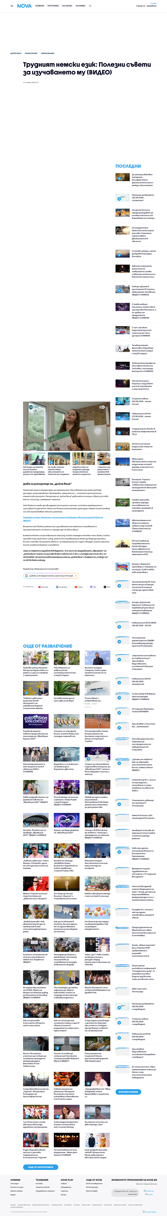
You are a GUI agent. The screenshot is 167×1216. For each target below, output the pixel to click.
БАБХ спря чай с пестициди (139, 990)
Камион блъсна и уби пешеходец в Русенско (143, 816)
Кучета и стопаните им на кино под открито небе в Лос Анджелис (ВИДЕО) (35, 958)
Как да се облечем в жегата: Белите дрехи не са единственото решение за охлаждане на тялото (65, 926)
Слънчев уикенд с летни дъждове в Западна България (144, 253)
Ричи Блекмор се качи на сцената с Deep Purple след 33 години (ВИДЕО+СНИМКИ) (66, 801)
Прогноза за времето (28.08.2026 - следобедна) (143, 1006)
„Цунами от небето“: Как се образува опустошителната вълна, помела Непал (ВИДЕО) (142, 764)
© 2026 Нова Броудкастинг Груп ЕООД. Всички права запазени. (29, 1211)
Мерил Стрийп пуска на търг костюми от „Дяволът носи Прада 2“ (35, 896)
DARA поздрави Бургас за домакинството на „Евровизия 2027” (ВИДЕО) (35, 799)
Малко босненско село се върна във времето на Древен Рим (97, 990)
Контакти (77, 1205)
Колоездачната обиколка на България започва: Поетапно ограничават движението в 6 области (143, 234)
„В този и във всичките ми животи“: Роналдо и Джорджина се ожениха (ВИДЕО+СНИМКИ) (97, 834)
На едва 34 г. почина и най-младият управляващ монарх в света (143, 913)
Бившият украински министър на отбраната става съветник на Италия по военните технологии (144, 271)
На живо (80, 6)
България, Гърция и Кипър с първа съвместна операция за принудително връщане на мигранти (144, 484)
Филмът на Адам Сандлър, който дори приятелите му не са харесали (96, 671)
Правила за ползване (120, 1205)
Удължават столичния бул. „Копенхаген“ (143, 725)
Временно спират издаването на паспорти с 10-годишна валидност (144, 872)
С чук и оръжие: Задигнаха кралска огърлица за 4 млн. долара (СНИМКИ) (142, 331)
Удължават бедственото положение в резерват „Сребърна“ (143, 1053)
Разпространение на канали (41, 1205)
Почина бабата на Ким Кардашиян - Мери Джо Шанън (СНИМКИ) (65, 1152)
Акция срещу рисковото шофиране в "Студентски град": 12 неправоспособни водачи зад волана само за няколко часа (144, 972)
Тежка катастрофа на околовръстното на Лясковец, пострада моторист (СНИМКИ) (143, 367)
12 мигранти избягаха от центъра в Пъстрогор (143, 803)
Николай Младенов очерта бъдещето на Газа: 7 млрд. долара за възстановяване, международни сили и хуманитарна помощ (144, 893)
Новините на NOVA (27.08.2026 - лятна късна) (141, 416)
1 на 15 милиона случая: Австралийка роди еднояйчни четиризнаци (35, 1124)
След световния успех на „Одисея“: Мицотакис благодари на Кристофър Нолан (36, 1093)
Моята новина (17, 1191)
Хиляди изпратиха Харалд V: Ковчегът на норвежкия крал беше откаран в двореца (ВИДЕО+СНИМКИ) (143, 607)
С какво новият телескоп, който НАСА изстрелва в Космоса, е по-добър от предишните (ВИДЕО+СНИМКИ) (144, 311)
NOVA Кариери (92, 1187)
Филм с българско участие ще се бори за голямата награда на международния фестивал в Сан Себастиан (34, 1059)
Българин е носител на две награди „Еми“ (96, 1123)
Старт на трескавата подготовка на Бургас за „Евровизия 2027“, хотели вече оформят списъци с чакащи (97, 769)
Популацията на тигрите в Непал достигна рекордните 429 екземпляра (96, 1057)
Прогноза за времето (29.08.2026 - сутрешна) (143, 197)
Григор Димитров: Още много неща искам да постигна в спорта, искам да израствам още (143, 587)
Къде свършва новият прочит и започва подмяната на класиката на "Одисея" (35, 1153)
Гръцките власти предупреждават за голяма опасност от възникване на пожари (143, 214)
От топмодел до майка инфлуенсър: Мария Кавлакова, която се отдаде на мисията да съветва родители (66, 992)
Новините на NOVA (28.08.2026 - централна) (141, 681)
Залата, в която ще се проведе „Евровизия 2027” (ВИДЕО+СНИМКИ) (34, 832)
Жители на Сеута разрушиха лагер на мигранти (142, 446)
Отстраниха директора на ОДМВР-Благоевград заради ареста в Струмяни (143, 642)
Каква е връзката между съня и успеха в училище (97, 894)
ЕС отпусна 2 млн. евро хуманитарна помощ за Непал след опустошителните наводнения (144, 1072)
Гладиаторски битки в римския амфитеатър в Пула (144, 431)
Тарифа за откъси (56, 1205)
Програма (53, 6)
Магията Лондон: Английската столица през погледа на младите (96, 864)
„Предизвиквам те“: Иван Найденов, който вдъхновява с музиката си (97, 1093)
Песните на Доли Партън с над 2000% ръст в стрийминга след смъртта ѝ (142, 385)
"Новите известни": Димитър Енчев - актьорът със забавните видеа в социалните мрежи (33, 703)
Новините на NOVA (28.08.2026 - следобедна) (141, 1036)
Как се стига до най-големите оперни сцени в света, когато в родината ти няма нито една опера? (66, 1025)
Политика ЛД (108, 1205)
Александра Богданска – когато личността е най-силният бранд (66, 1124)
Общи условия (86, 1205)
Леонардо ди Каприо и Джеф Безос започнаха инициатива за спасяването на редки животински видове (65, 959)
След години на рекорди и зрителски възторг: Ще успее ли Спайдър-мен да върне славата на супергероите (97, 1025)
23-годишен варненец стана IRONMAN (143, 710)
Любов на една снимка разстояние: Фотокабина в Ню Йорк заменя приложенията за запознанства (96, 802)
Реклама (13, 1205)
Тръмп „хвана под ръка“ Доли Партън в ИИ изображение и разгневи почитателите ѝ (144, 950)
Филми (63, 1195)
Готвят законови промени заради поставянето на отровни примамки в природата (142, 505)
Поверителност (97, 1205)
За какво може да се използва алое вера (64, 699)
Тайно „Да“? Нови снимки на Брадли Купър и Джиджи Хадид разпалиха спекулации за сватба (97, 959)
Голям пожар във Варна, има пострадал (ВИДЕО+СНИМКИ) (144, 696)
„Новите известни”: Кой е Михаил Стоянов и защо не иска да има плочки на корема (36, 864)
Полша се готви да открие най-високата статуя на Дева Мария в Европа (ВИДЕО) (66, 1057)
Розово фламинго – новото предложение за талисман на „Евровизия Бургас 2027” (35, 735)
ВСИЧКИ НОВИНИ (128, 1092)
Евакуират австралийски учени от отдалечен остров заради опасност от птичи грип (144, 464)
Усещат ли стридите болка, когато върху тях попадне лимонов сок (66, 733)
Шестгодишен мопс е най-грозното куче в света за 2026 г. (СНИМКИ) (34, 768)
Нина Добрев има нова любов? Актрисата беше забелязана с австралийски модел (96, 1153)
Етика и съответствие (135, 1205)
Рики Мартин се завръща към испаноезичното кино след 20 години (65, 671)
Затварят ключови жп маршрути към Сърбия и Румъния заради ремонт (143, 834)
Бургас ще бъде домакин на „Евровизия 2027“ (66, 831)
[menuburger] (11, 6)
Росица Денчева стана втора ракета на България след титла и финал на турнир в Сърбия (96, 736)
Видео (13, 1195)
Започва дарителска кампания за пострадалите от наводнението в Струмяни (143, 744)
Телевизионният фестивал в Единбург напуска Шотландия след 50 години (142, 349)
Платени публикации (16, 1207)
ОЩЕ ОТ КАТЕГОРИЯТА (40, 1167)
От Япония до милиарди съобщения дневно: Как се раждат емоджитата (97, 925)
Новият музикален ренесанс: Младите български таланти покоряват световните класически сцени (66, 1094)
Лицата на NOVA (43, 1187)
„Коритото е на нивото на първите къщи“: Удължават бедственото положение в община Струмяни (144, 662)
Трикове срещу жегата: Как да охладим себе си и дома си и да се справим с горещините (35, 671)
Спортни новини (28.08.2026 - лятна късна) (141, 401)
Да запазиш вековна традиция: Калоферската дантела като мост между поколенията (142, 179)
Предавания (66, 1187)
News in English (91, 1191)
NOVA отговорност (94, 1183)
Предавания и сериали (45, 1191)
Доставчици (68, 1205)
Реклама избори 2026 (24, 1205)
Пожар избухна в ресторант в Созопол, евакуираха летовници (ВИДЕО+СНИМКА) (143, 290)
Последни (15, 1183)
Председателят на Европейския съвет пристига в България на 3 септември (144, 931)
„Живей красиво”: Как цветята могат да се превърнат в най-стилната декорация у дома (35, 926)
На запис (67, 6)
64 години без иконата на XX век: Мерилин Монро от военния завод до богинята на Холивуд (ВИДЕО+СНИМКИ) (35, 992)
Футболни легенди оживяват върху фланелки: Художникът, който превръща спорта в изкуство (66, 865)
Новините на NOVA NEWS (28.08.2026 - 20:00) (144, 624)
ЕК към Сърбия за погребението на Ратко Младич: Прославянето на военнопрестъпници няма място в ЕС (142, 547)
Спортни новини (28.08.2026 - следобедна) (140, 1021)
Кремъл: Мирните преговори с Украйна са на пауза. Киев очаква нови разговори (144, 568)
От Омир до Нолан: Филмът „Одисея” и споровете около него (65, 896)
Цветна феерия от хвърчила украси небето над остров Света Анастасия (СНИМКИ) (142, 525)
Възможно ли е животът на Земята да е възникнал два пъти (66, 766)
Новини (39, 6)
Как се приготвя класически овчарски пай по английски (34, 1022)
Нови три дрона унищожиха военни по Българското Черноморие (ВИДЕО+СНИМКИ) (143, 853)
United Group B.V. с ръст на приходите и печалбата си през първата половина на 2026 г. (144, 785)
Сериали (64, 1191)
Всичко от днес (17, 1187)
